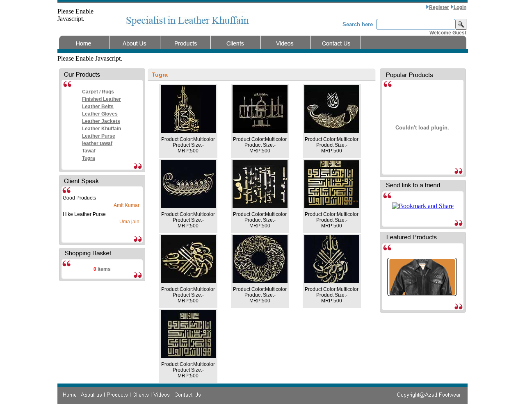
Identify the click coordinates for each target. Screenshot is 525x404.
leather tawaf (97, 143)
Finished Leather (101, 99)
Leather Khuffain (101, 129)
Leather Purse (98, 136)
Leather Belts (98, 106)
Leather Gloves (100, 114)
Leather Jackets (101, 121)
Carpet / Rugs (98, 92)
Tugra (88, 158)
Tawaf (89, 151)
